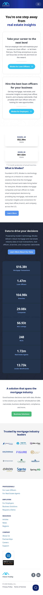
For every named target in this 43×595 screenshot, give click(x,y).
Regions (6, 526)
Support (6, 546)
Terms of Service (20, 587)
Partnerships (8, 539)
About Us (6, 536)
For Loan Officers (9, 490)
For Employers (8, 503)
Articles (5, 519)
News (5, 523)
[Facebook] (33, 575)
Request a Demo (9, 510)
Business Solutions (21, 414)
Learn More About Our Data (21, 252)
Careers (6, 542)
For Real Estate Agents (11, 493)
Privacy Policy (7, 587)
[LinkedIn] (38, 575)
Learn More (12, 213)
